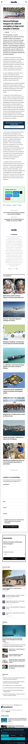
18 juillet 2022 (13, 32)
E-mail (5, 507)
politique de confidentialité (21, 742)
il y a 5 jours (5, 299)
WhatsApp (9, 192)
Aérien (5, 434)
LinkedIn (16, 192)
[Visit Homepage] (14, 2)
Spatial (5, 386)
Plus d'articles (14, 470)
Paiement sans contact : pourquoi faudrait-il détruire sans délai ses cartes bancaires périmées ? (17, 661)
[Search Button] (26, 2)
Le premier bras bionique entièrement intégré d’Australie (14, 687)
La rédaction (7, 32)
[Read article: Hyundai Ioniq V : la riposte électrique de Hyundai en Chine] (5, 650)
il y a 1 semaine (6, 465)
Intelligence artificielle (8, 635)
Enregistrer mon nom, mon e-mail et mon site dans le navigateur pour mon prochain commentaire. (14, 521)
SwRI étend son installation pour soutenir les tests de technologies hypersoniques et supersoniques (13, 462)
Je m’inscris (12, 738)
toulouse (19, 205)
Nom (4, 501)
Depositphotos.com (18, 705)
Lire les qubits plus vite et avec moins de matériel (12, 685)
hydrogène (14, 205)
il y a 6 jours (5, 322)
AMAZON (8, 711)
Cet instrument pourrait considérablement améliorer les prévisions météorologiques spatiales (13, 391)
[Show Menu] (1, 2)
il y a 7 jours (5, 345)
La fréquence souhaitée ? (8, 552)
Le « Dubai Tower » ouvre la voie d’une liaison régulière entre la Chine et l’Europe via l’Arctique (13, 366)
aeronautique (8, 205)
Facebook (9, 195)
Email (8, 198)
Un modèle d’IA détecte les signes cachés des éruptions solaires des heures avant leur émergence (17, 667)
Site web (5, 513)
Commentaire (6, 484)
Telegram (16, 195)
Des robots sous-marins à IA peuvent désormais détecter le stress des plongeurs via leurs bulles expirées (12, 639)
